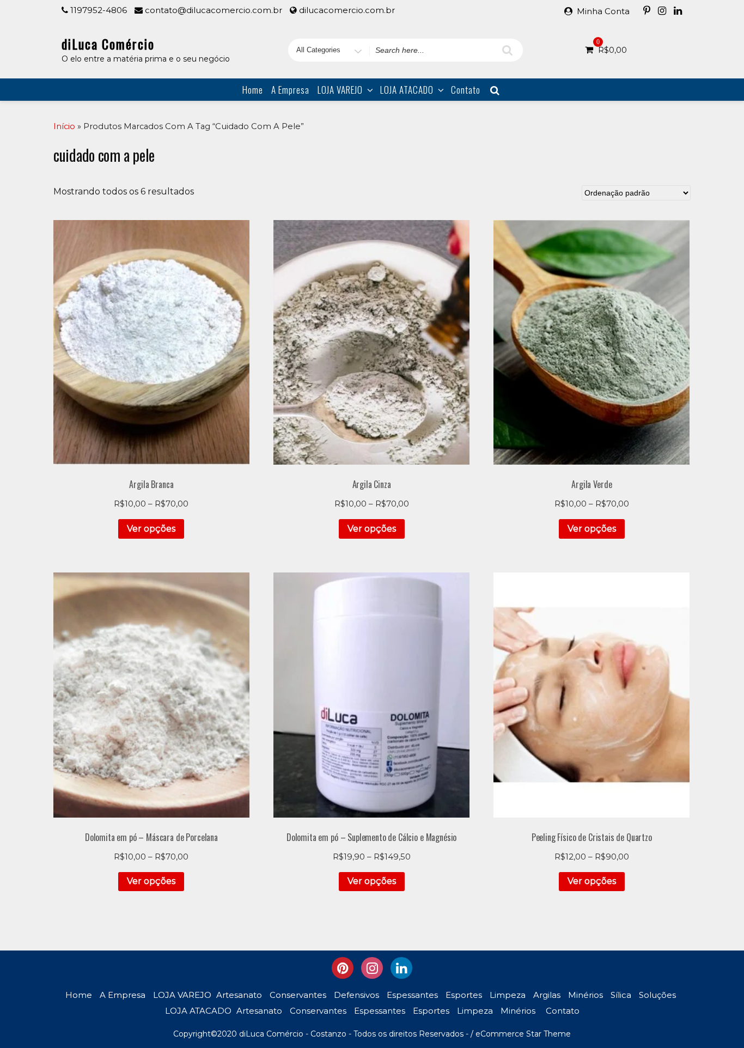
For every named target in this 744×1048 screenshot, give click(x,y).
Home (252, 89)
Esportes (464, 995)
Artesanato (239, 995)
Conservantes (298, 995)
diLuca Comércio (108, 43)
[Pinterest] (646, 10)
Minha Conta (603, 11)
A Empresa (290, 89)
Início (64, 126)
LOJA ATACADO (407, 89)
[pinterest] (342, 968)
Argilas (546, 995)
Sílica (621, 995)
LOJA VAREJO (340, 89)
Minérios (585, 995)
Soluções (657, 995)
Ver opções (151, 528)
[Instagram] (662, 10)
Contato (465, 89)
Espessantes (412, 995)
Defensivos (356, 995)
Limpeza (508, 995)
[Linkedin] (678, 10)
